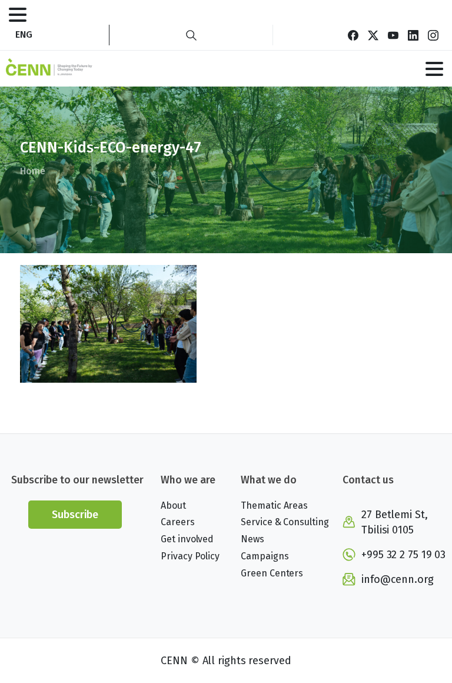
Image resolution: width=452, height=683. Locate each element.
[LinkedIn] (413, 35)
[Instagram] (433, 35)
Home (32, 171)
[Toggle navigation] (17, 15)
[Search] (191, 35)
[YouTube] (393, 35)
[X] (373, 35)
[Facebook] (353, 35)
